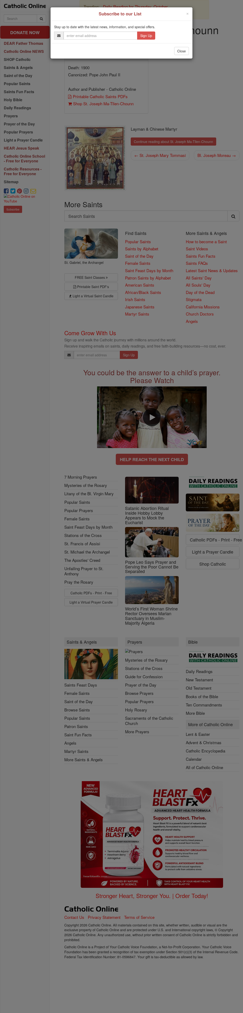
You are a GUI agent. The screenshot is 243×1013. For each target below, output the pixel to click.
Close (181, 51)
